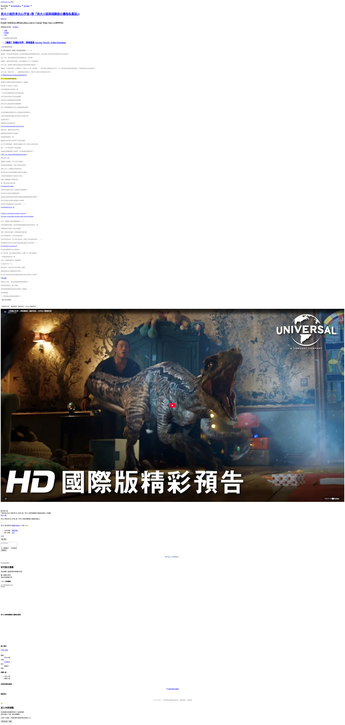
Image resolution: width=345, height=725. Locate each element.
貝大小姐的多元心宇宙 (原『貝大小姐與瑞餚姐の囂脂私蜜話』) (40, 14)
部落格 (6, 33)
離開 (10, 721)
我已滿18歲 (4, 721)
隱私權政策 (183, 700)
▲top (2, 536)
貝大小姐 (3, 515)
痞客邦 (14, 525)
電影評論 (15, 530)
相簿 (5, 30)
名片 (5, 35)
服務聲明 (189, 700)
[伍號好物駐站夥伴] (172, 689)
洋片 (13, 532)
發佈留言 (3, 550)
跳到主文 (3, 19)
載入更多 (3, 539)
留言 (17, 525)
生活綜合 (15, 27)
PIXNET (159, 700)
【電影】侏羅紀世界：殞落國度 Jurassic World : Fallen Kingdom (35, 42)
